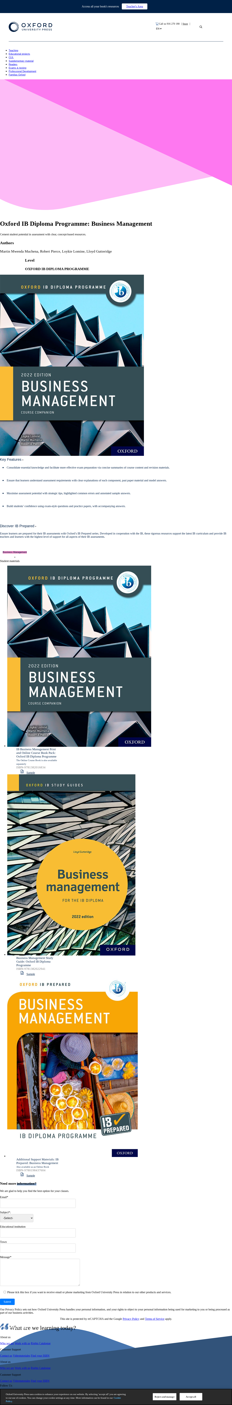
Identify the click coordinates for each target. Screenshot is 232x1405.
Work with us (22, 1343)
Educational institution (13, 1226)
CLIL (11, 57)
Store (185, 23)
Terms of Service (154, 1318)
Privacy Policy (131, 1318)
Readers (13, 64)
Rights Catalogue (41, 1343)
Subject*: (5, 1212)
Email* (4, 1197)
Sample (30, 772)
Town (3, 1241)
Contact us (6, 1355)
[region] (116, 1397)
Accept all (191, 1396)
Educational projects (19, 54)
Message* (5, 1257)
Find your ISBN (40, 1355)
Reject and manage (164, 1396)
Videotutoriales (21, 1355)
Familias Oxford (17, 74)
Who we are (7, 1343)
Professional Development (22, 71)
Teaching (13, 50)
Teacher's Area (134, 6)
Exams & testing (17, 67)
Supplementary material (21, 61)
